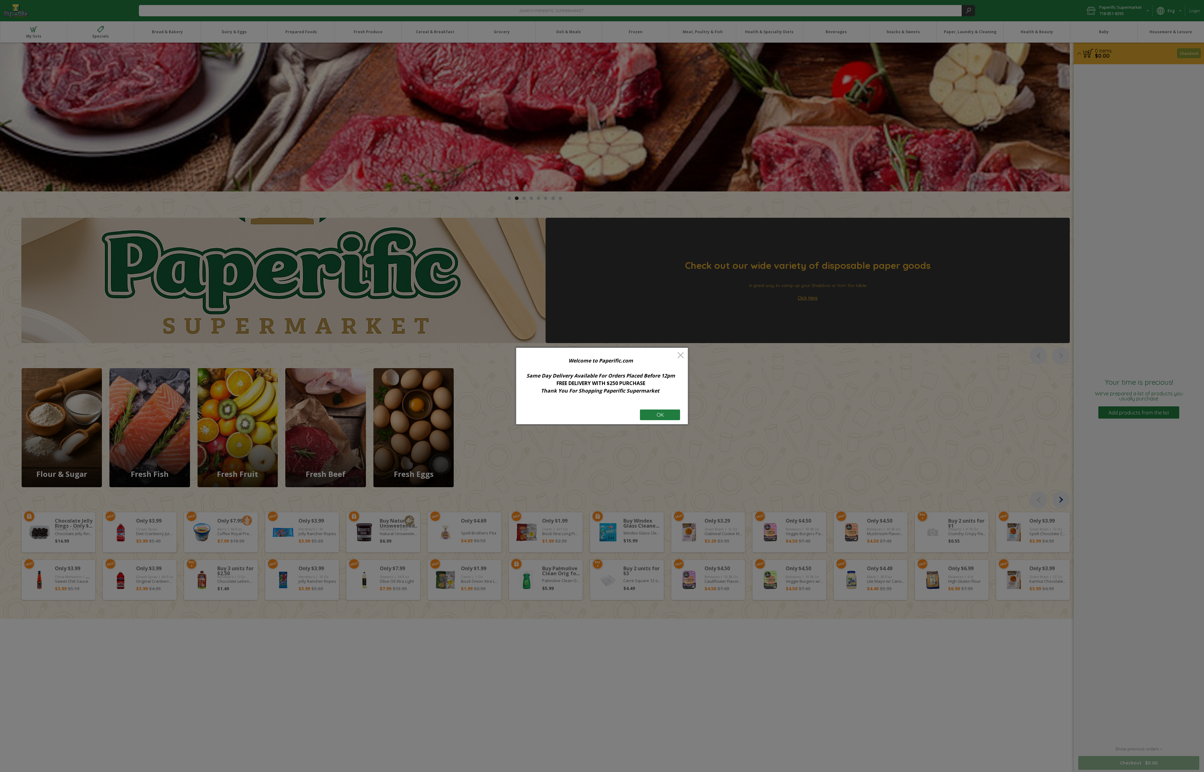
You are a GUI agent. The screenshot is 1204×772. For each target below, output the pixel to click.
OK (660, 415)
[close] (680, 356)
